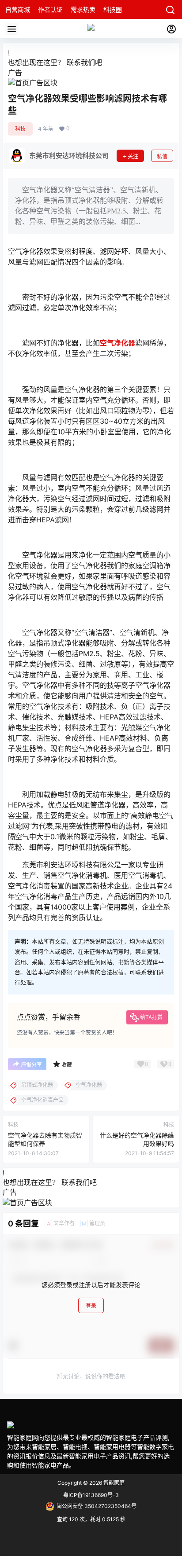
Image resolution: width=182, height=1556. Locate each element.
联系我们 (81, 62)
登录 (91, 1306)
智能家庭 (113, 1482)
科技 (20, 128)
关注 (133, 156)
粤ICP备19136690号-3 (91, 1495)
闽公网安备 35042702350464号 (96, 1506)
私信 (162, 156)
